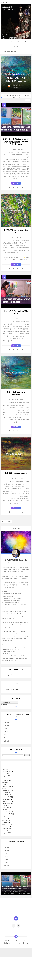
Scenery (6, 738)
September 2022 (7, 803)
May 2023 (5, 792)
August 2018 (6, 833)
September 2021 (7, 814)
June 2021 (5, 820)
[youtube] (18, 926)
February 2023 (6, 797)
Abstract (16, 74)
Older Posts (7, 521)
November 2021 (7, 811)
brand (5, 728)
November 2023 (7, 786)
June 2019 (5, 826)
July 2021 (5, 818)
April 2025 (5, 782)
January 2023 (6, 799)
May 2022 (5, 805)
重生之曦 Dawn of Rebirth (16, 473)
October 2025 (6, 774)
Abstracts (6, 725)
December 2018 (7, 828)
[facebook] (13, 926)
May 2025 (5, 780)
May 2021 (5, 822)
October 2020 (6, 824)
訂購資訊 (6, 741)
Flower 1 (6, 731)
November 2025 (7, 771)
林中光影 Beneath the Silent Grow (16, 231)
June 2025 (5, 778)
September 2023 (7, 790)
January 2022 (6, 809)
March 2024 (5, 784)
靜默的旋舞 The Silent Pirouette (16, 79)
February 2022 (6, 807)
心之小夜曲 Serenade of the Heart (16, 312)
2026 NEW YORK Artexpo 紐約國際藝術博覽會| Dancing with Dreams (16, 141)
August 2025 (6, 776)
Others (6, 734)
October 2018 (6, 830)
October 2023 (6, 788)
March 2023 (5, 795)
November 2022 (7, 801)
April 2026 (5, 769)
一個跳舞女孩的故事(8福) (11, 689)
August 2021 (6, 816)
